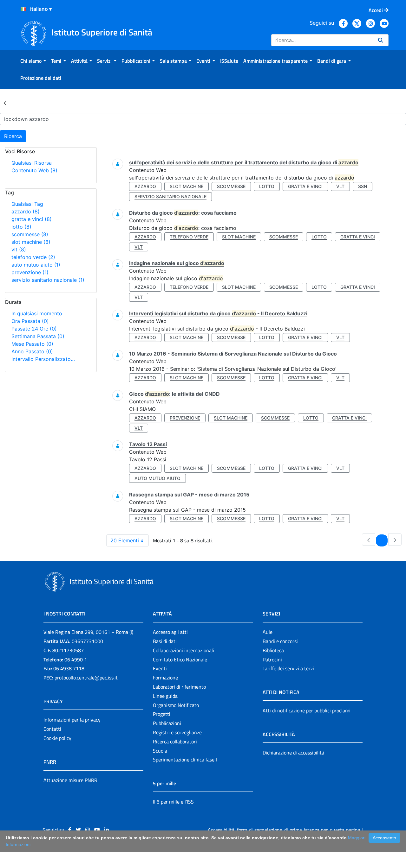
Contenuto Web (34, 170)
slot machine (30, 242)
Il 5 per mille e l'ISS (173, 801)
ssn (362, 186)
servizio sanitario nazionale (47, 280)
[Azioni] (23, 9)
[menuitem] (33, 60)
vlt (18, 249)
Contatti (52, 729)
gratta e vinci (31, 219)
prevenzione (30, 272)
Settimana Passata (37, 336)
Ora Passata (30, 321)
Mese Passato (32, 344)
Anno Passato (32, 351)
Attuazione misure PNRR (70, 780)
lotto (21, 227)
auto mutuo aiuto (35, 265)
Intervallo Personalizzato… (43, 359)
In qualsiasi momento (36, 313)
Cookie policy (57, 738)
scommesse (29, 234)
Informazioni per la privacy (72, 719)
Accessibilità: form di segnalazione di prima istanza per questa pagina (284, 830)
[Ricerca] (381, 40)
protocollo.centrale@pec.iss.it (86, 677)
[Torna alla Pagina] (5, 103)
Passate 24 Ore (34, 328)
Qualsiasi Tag (27, 204)
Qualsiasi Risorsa (31, 163)
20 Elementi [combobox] (124, 540)
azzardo (25, 211)
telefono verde (33, 257)
